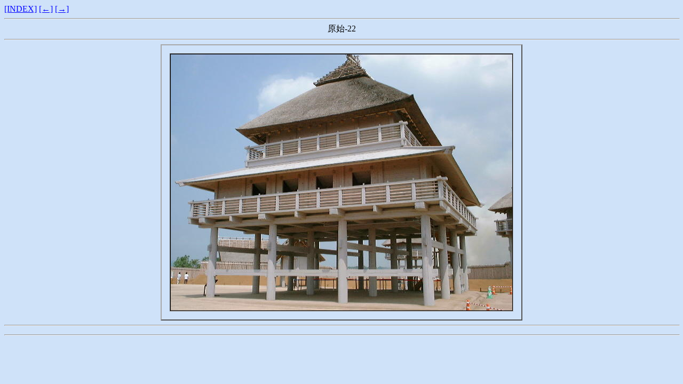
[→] (62, 8)
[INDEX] (20, 8)
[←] (46, 8)
